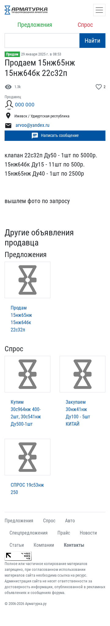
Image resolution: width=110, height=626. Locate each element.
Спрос (85, 24)
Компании (44, 545)
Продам (12, 54)
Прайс (63, 533)
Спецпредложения (28, 533)
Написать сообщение (55, 135)
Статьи (16, 545)
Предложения (34, 24)
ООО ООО (25, 105)
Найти (92, 40)
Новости (88, 533)
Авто (70, 521)
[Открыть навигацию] (99, 10)
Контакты (74, 545)
